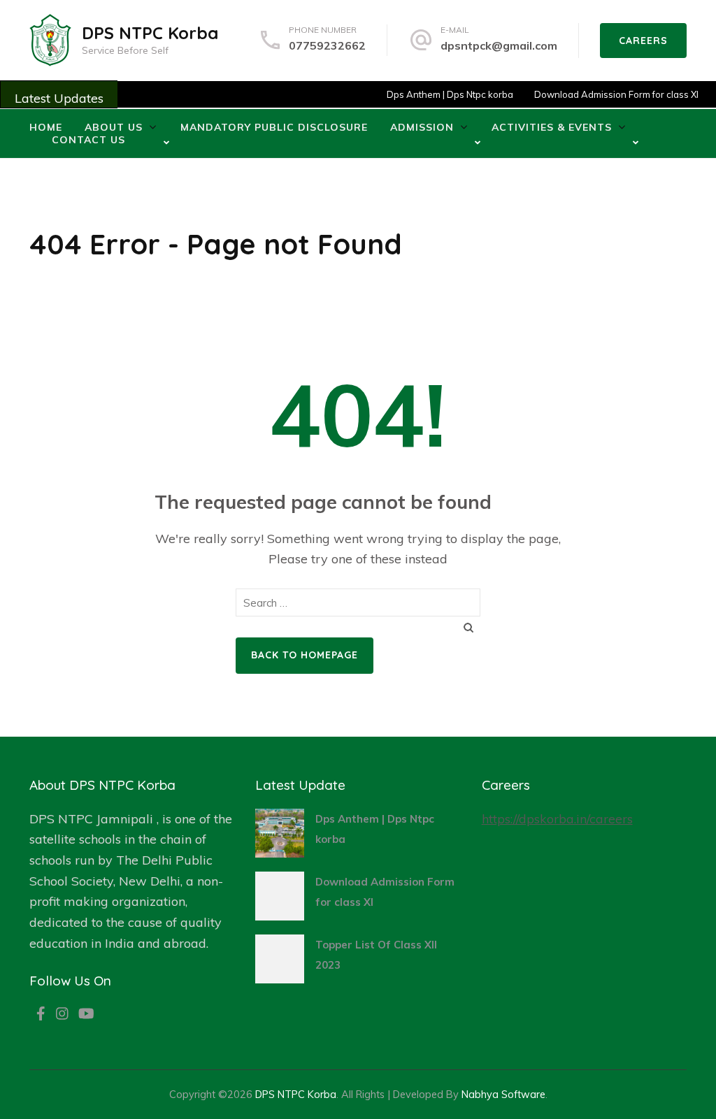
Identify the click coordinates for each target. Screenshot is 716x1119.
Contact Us (88, 139)
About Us (114, 127)
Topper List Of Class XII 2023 (376, 955)
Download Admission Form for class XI (604, 94)
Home (45, 127)
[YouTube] (86, 1015)
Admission (422, 127)
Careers (643, 40)
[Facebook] (40, 1015)
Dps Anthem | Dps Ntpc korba (438, 94)
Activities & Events (552, 127)
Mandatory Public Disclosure (274, 127)
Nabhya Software (503, 1094)
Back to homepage (304, 655)
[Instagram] (62, 1015)
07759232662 (327, 45)
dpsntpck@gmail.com (499, 45)
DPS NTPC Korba (150, 32)
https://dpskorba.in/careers (557, 819)
